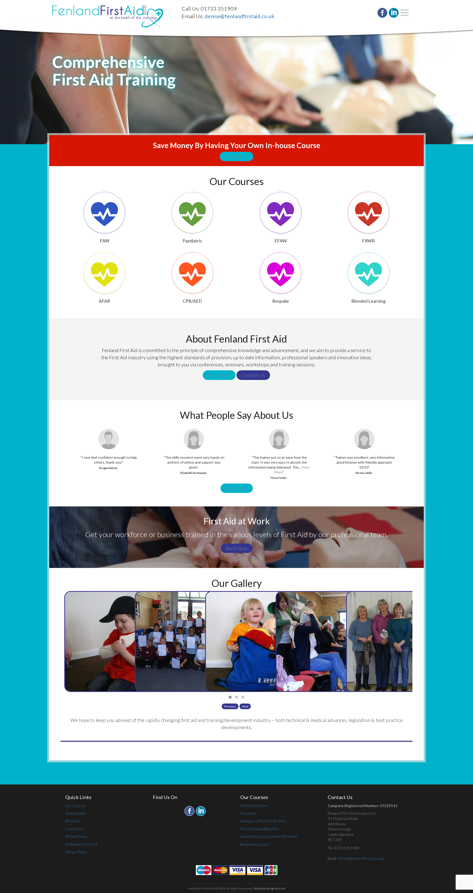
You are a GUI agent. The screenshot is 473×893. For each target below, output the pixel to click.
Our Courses (75, 805)
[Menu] (404, 12)
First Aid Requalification (259, 829)
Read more (236, 488)
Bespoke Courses (254, 844)
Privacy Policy (76, 852)
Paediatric (248, 813)
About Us (72, 821)
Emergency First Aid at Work (263, 821)
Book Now (237, 548)
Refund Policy (76, 836)
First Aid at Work (254, 805)
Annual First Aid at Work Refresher (268, 836)
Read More (219, 375)
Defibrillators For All (81, 844)
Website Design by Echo (269, 888)
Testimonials (75, 813)
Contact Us (236, 156)
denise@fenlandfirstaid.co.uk (239, 16)
